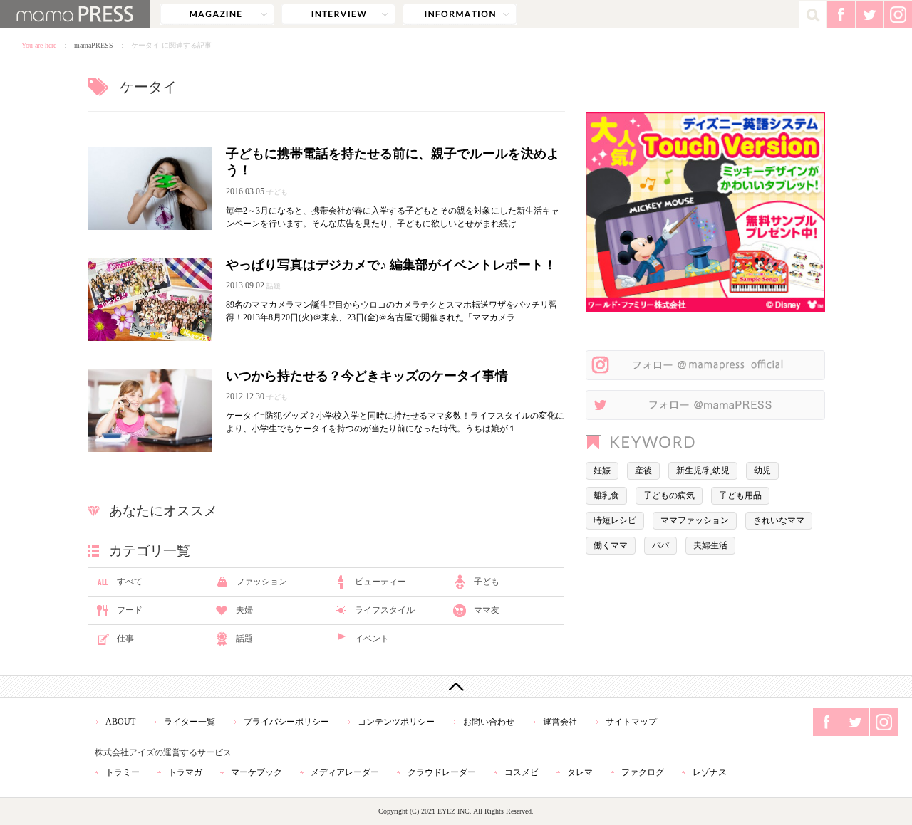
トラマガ (185, 772)
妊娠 (602, 470)
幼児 (762, 470)
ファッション (261, 582)
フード (129, 610)
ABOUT (120, 722)
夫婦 (244, 610)
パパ (660, 545)
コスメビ (521, 772)
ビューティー (380, 582)
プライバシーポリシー (286, 722)
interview (338, 14)
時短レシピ (615, 520)
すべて (129, 582)
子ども (486, 582)
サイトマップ (631, 722)
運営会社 (560, 722)
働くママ (611, 545)
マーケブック (256, 772)
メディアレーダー (345, 772)
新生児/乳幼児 (703, 470)
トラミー (122, 772)
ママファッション (694, 520)
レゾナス (710, 772)
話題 (244, 638)
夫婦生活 (710, 545)
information (460, 14)
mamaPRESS (93, 45)
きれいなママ (778, 520)
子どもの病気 (669, 495)
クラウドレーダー (442, 772)
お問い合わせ (488, 722)
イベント (372, 638)
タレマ (580, 772)
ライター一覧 (189, 722)
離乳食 (606, 495)
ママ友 (486, 610)
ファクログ (642, 772)
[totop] (456, 686)
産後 (643, 470)
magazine (217, 14)
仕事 (125, 638)
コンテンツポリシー (396, 722)
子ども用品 (740, 495)
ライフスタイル (385, 610)
